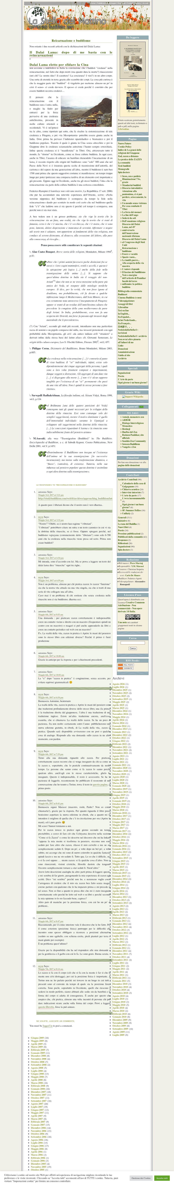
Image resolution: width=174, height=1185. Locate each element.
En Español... (124, 317)
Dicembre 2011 (119, 951)
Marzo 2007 (37, 1119)
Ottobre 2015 (119, 855)
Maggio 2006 (37, 1149)
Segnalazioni (124, 373)
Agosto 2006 (37, 1140)
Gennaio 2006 (38, 1160)
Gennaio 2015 (119, 876)
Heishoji (126, 429)
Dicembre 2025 (119, 690)
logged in (47, 1025)
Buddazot (122, 294)
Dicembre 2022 (119, 735)
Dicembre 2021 (119, 747)
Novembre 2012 (120, 927)
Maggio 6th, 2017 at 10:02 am (51, 674)
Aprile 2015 (118, 867)
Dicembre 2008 (38, 1055)
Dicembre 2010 (119, 984)
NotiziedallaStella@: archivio (132, 336)
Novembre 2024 (120, 714)
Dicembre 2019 (119, 789)
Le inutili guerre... (131, 260)
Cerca (132, 638)
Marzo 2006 (37, 1155)
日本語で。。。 (125, 326)
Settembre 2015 (120, 858)
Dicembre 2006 (38, 1128)
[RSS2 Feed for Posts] (126, 665)
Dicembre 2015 (119, 852)
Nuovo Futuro (124, 143)
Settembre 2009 (120, 1029)
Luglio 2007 (37, 1107)
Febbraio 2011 (119, 978)
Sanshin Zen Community (134, 441)
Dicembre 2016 (119, 834)
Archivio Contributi (127, 479)
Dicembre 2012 (119, 924)
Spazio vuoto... (129, 257)
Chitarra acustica (130, 489)
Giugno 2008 (37, 1073)
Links (120, 345)
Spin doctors (124, 172)
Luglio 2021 (118, 759)
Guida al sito (124, 355)
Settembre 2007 (39, 1101)
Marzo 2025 (118, 708)
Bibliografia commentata (130, 291)
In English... (123, 313)
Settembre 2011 (120, 960)
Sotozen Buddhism (131, 444)
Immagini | (113, 3)
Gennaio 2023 (119, 732)
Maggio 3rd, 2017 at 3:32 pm (51, 520)
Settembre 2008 (39, 1064)
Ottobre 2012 (119, 930)
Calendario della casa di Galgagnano (134, 485)
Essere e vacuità (130, 254)
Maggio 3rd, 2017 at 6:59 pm (51, 580)
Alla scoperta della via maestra (133, 264)
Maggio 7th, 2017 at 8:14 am (50, 969)
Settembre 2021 (120, 753)
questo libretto (46, 1007)
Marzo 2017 (118, 828)
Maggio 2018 (118, 807)
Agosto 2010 (118, 996)
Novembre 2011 (120, 954)
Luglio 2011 (118, 963)
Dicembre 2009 (119, 1020)
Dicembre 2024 (119, 711)
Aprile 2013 (118, 912)
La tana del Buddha (127, 524)
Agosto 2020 (118, 777)
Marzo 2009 (37, 1047)
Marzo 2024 (118, 723)
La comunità (124, 162)
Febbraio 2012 (119, 945)
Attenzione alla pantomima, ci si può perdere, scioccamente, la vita (134, 195)
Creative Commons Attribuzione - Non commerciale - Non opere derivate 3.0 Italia (131, 607)
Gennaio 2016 (119, 849)
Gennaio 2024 (119, 726)
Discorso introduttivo (132, 188)
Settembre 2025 (120, 699)
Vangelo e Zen (129, 447)
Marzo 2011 (118, 975)
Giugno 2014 (118, 888)
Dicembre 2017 (119, 816)
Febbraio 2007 (38, 1121)
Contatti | (130, 3)
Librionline (123, 129)
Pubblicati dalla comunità (130, 536)
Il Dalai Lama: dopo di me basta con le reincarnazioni (71, 54)
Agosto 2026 (118, 684)
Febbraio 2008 (38, 1086)
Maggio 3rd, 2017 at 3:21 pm (51, 494)
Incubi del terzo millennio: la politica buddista (132, 284)
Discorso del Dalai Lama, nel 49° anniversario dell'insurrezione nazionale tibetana (131, 230)
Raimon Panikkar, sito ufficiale (133, 436)
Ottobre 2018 (119, 804)
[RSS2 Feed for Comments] (125, 668)
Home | (94, 3)
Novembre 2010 (120, 987)
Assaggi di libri (125, 304)
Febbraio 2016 (119, 846)
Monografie (123, 169)
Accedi (145, 3)
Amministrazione (126, 352)
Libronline (123, 307)
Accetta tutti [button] (162, 1178)
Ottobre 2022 (119, 738)
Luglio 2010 (118, 999)
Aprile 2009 (37, 1044)
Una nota (122, 622)
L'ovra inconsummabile (133, 498)
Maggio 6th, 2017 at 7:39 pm (50, 754)
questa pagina (100, 784)
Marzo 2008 (37, 1083)
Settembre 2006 (39, 1137)
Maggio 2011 (118, 969)
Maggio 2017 (118, 825)
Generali (122, 517)
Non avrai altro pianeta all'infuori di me (129, 341)
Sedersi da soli (129, 218)
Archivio (122, 358)
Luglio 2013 (118, 909)
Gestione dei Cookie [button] (141, 1178)
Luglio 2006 (37, 1142)
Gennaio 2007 (38, 1125)
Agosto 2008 (37, 1068)
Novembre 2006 (38, 1131)
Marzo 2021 (118, 762)
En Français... (124, 323)
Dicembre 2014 (119, 879)
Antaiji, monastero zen (133, 417)
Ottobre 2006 (37, 1133)
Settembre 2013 (120, 903)
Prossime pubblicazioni (129, 533)
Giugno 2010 (118, 1002)
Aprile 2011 (118, 972)
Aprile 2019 (118, 798)
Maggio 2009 (37, 1041)
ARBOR (126, 420)
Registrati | (122, 3)
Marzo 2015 (118, 870)
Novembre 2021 (120, 750)
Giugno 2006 (37, 1146)
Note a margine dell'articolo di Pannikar (134, 276)
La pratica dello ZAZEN (130, 159)
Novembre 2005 (38, 1167)
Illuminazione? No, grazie (131, 180)
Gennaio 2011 (119, 981)
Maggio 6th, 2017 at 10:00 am (51, 656)
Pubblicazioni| (102, 3)
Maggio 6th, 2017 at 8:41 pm (50, 803)
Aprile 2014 (118, 891)
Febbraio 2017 (119, 831)
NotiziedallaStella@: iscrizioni (128, 331)
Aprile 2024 (118, 720)
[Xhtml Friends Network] (141, 406)
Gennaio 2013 (119, 921)
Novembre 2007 (38, 1094)
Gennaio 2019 (119, 801)
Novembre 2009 (120, 1023)
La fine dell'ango (130, 215)
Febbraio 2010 (119, 1014)
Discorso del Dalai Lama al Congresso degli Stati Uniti (134, 242)
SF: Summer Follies (131, 510)
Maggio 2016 (118, 840)
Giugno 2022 (118, 741)
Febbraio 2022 (119, 744)
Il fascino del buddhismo (133, 272)
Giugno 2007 (37, 1110)
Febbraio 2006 (38, 1158)
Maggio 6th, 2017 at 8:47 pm (50, 921)
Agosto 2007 (37, 1103)
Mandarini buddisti (131, 185)
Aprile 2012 (118, 939)
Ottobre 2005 (37, 1169)
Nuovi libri (123, 527)
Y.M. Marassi (137, 566)
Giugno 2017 (118, 822)
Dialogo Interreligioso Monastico (133, 424)
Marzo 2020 (118, 783)
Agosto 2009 (118, 1032)
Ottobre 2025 (119, 696)
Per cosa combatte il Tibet (132, 207)
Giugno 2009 (37, 1038)
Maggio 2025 (118, 702)
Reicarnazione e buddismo (71, 40)
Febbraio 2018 (119, 813)
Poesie (121, 530)
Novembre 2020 (120, 771)
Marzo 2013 (118, 915)
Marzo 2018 (118, 810)
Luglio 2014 (118, 885)
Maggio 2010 (118, 1005)
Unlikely (126, 513)
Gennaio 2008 (38, 1089)
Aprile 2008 (37, 1080)
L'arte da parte (129, 495)
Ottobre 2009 (119, 1025)
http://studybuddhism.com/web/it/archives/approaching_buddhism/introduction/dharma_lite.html (90, 498)
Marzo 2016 (118, 843)
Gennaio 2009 (38, 1053)
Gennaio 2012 (119, 948)
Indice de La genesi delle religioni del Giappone (129, 151)
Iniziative (122, 520)
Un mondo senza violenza (134, 203)
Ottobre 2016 (119, 837)
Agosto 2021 (118, 756)
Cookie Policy (125, 146)
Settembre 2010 (120, 993)
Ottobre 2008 (37, 1062)
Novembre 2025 (120, 693)
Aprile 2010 (118, 1008)
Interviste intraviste (131, 492)
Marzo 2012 (118, 942)
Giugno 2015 (118, 861)
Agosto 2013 (118, 906)
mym (40, 517)
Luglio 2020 (118, 780)
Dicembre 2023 (119, 729)
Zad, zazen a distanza (128, 156)
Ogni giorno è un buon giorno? (132, 382)
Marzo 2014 (118, 894)
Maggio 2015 (118, 864)
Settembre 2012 (120, 933)
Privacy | (138, 3)
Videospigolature (126, 300)
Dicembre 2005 (38, 1164)
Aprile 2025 (118, 705)
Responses (123, 540)
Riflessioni (123, 543)
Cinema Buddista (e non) (130, 297)
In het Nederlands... (127, 320)
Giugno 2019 (118, 795)
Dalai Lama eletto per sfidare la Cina (59, 64)
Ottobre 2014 (119, 882)
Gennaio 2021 (119, 765)
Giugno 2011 (118, 966)
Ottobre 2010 (119, 990)
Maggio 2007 (37, 1112)
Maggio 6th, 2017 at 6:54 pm (50, 697)
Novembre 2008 (38, 1059)
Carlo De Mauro (132, 575)
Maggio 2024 (118, 717)
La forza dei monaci (132, 212)
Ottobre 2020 (119, 774)
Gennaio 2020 (119, 786)
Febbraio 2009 (38, 1050)
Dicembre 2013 (119, 897)
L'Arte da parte (125, 379)
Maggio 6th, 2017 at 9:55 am (50, 614)
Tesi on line (123, 310)
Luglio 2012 (118, 936)
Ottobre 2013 (119, 900)
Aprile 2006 (37, 1151)
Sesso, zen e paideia (131, 176)
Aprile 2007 (37, 1116)
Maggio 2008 (37, 1077)
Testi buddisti (124, 166)
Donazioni (123, 348)
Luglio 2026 (118, 687)
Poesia (121, 376)
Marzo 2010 (118, 1011)
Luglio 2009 (118, 1035)
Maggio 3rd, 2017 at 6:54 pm (51, 557)
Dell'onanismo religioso (133, 221)
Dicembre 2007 (38, 1092)
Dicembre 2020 (119, 768)
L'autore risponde (131, 269)
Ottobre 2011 (119, 957)
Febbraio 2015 (119, 873)
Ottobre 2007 (37, 1098)
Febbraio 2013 (119, 918)
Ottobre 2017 (119, 819)
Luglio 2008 (37, 1071)
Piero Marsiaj (136, 563)
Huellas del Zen (129, 432)
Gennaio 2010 (119, 1016)
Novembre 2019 (120, 792)
